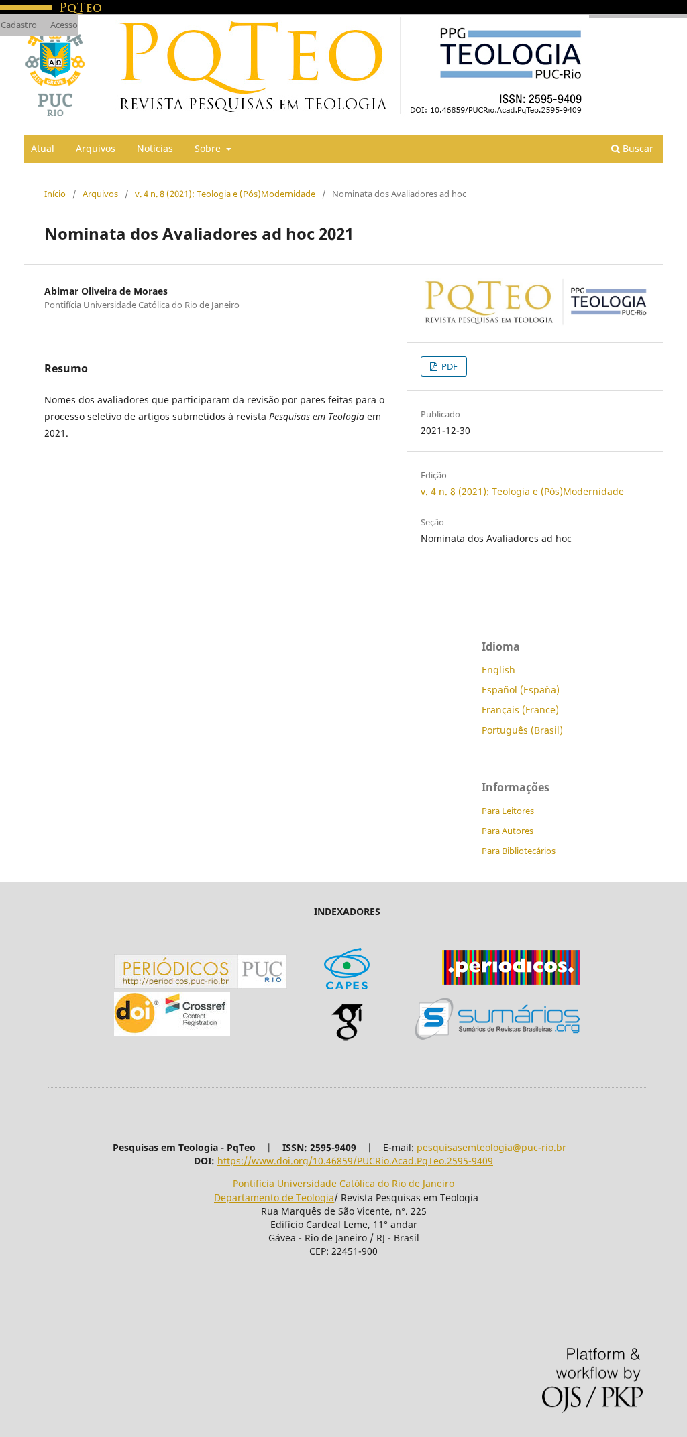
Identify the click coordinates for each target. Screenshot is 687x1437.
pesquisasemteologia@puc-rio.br (493, 1147)
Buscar (636, 148)
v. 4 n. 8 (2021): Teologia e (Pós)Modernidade (225, 194)
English (498, 669)
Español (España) (521, 689)
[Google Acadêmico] (347, 1037)
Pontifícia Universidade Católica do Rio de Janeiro (343, 1183)
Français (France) (520, 709)
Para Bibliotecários (519, 851)
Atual (42, 148)
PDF (448, 366)
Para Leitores (508, 811)
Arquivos (95, 148)
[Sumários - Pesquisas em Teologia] (497, 1036)
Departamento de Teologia (274, 1197)
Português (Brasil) (522, 730)
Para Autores (507, 831)
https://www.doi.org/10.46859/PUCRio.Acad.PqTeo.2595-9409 (355, 1160)
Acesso (64, 25)
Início (55, 194)
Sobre (209, 148)
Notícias (155, 148)
